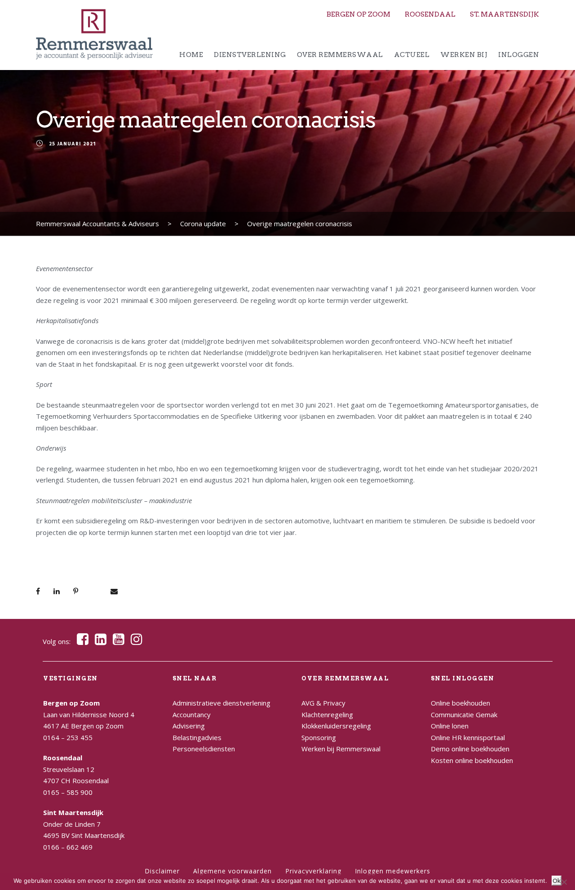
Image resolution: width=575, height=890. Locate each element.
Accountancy (191, 714)
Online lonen (450, 725)
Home (191, 55)
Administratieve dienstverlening (221, 702)
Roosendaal (430, 14)
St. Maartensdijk (504, 14)
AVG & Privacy (323, 702)
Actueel (412, 55)
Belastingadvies (196, 737)
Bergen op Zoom (358, 14)
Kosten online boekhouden (472, 760)
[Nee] (563, 881)
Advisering (188, 725)
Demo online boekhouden (470, 748)
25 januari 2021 (72, 144)
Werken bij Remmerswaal (340, 748)
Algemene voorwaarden (232, 871)
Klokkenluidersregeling (336, 725)
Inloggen (518, 55)
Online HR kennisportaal (468, 737)
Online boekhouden (460, 702)
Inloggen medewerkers (392, 871)
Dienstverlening (250, 55)
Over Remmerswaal (340, 55)
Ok (557, 881)
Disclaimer (162, 871)
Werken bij (463, 55)
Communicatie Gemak (464, 714)
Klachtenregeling (327, 714)
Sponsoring (318, 737)
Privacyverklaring (313, 871)
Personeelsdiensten (203, 748)
